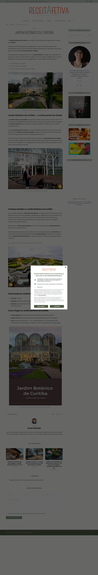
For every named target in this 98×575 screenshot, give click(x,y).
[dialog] (49, 287)
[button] (49, 287)
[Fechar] (65, 267)
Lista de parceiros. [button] (42, 295)
